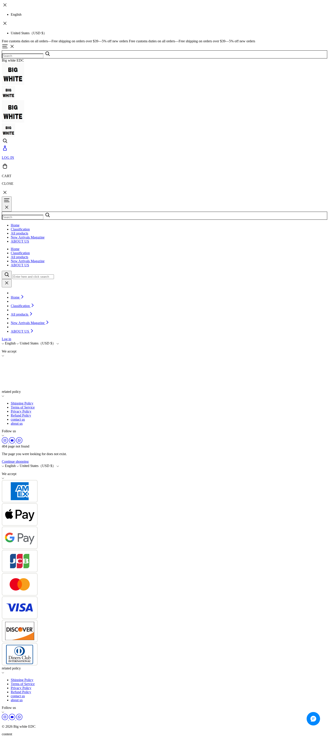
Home (15, 225)
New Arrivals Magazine (28, 237)
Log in (6, 339)
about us (17, 423)
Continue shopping (15, 461)
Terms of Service (23, 407)
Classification (20, 229)
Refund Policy (21, 415)
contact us (18, 419)
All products (19, 233)
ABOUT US (20, 241)
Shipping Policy (22, 403)
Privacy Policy (21, 411)
